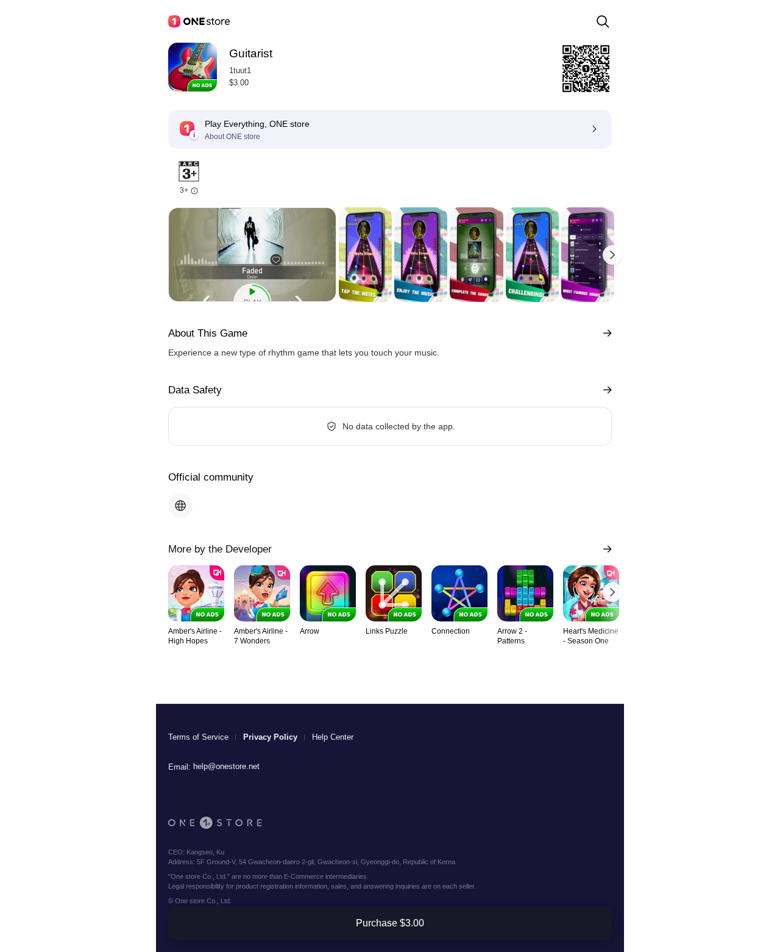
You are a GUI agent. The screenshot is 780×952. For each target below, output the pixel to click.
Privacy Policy (270, 737)
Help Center (332, 737)
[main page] (199, 21)
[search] (603, 21)
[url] (180, 505)
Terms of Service (198, 737)
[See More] (605, 333)
